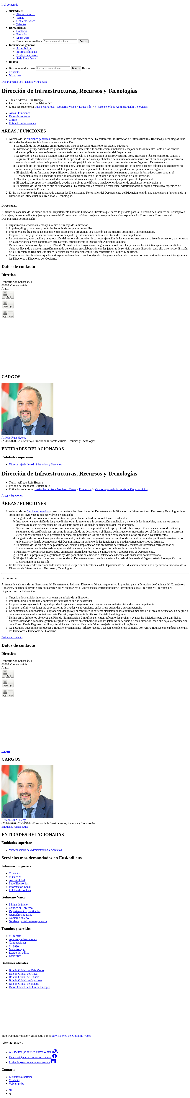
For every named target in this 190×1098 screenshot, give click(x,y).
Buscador (21, 34)
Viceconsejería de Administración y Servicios (121, 106)
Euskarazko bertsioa (20, 1076)
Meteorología (16, 949)
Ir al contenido (9, 4)
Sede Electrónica (26, 58)
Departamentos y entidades (24, 911)
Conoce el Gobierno (21, 907)
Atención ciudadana (20, 914)
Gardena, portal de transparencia (28, 921)
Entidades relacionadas (14, 826)
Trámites (21, 24)
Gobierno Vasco (25, 21)
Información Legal (20, 886)
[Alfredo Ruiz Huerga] (27, 434)
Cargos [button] (13, 119)
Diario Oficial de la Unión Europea (29, 987)
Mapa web (22, 37)
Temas (20, 17)
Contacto (21, 31)
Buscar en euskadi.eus (29, 41)
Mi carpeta (15, 75)
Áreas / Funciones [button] (19, 113)
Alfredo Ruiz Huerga (30, 100)
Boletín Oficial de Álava (23, 973)
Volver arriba (16, 1083)
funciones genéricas (38, 138)
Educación (85, 106)
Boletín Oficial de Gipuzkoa (25, 980)
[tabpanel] (95, 194)
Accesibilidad (24, 48)
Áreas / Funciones (12, 495)
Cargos (5, 751)
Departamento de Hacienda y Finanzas (24, 81)
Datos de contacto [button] (19, 116)
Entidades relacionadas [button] (22, 123)
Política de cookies (27, 55)
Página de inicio (25, 14)
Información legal (26, 51)
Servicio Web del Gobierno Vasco (71, 1035)
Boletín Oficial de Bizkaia (24, 977)
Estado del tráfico (19, 952)
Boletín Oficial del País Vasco (26, 970)
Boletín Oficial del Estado (24, 983)
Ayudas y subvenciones (23, 939)
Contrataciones (17, 942)
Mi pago (14, 945)
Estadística (15, 956)
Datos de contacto (11, 637)
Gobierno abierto (19, 918)
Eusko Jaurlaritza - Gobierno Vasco (55, 106)
